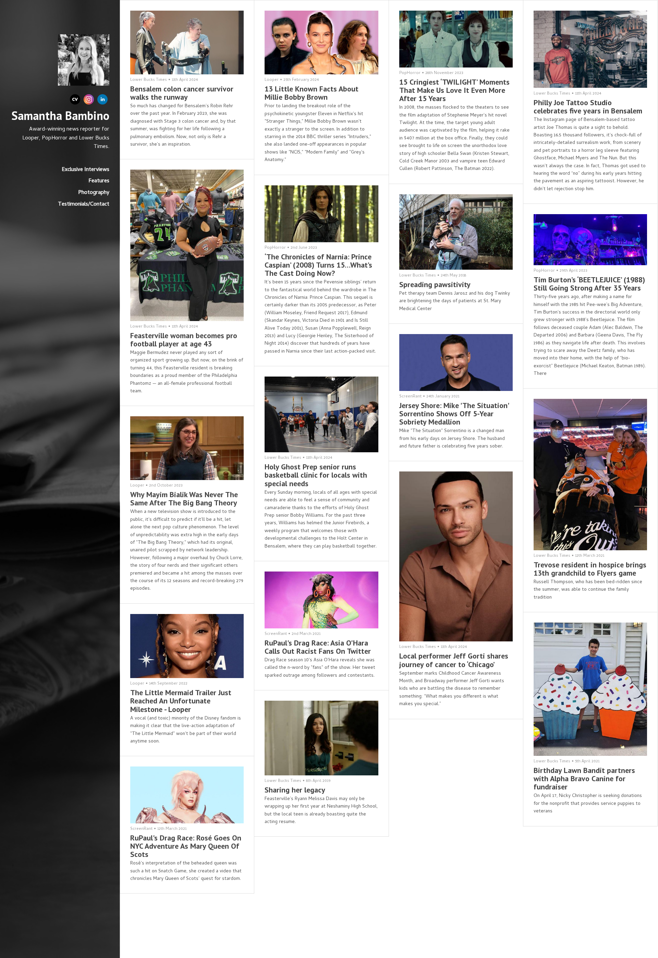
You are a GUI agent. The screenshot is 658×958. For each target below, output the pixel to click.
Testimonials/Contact (83, 204)
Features (98, 181)
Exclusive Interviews (85, 169)
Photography (93, 192)
